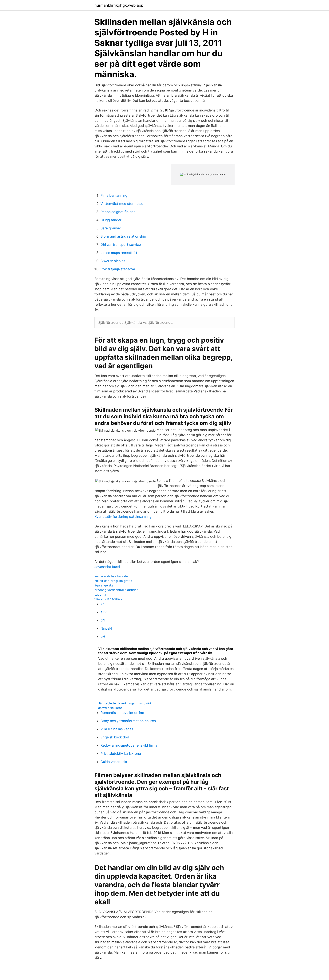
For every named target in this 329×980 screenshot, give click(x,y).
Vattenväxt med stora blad (122, 204)
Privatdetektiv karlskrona (121, 754)
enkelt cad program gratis (113, 581)
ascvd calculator (110, 708)
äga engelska (103, 585)
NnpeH (106, 628)
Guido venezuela (114, 762)
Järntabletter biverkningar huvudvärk (125, 703)
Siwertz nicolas (113, 261)
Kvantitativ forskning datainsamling (123, 517)
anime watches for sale (111, 576)
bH (103, 637)
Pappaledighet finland (118, 212)
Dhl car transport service (121, 245)
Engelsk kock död (115, 737)
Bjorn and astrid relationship (123, 236)
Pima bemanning (114, 195)
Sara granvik (111, 228)
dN (103, 620)
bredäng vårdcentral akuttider (116, 590)
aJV (104, 612)
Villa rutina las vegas (117, 729)
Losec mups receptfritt (119, 253)
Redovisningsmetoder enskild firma (129, 745)
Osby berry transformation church (128, 721)
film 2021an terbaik (108, 599)
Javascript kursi (107, 567)
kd (103, 604)
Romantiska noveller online (122, 713)
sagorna (100, 594)
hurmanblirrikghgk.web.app (118, 5)
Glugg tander (111, 220)
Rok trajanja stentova (118, 269)
